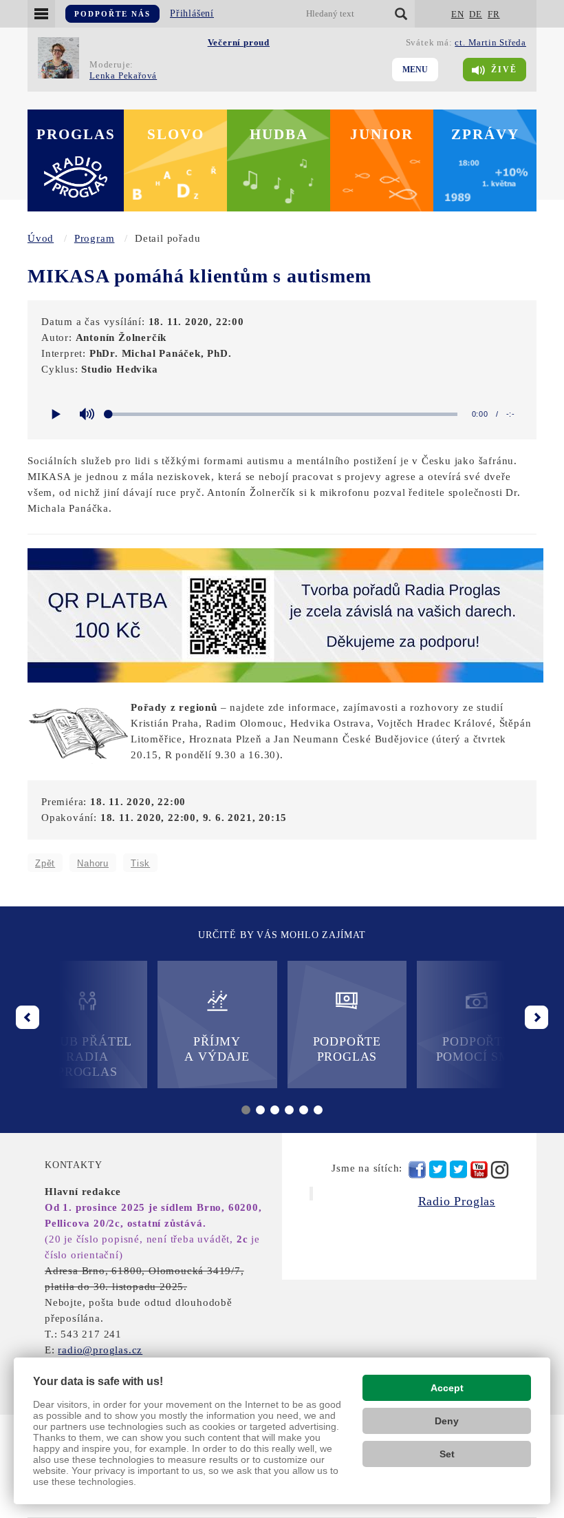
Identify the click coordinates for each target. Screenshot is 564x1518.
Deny (447, 1420)
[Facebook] (417, 1169)
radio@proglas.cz (100, 1349)
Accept (447, 1387)
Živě (504, 69)
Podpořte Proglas (347, 1048)
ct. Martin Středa (490, 42)
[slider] (283, 414)
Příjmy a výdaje (216, 1048)
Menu (415, 69)
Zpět (45, 863)
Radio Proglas (456, 1201)
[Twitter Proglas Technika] (458, 1170)
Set (447, 1453)
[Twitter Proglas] (438, 1170)
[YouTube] (479, 1170)
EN (457, 14)
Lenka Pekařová (123, 75)
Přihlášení (192, 13)
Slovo (175, 134)
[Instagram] (499, 1170)
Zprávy (485, 134)
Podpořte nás (112, 14)
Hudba (279, 134)
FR (494, 14)
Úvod (41, 238)
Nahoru (93, 863)
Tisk (140, 863)
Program (94, 238)
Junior (381, 134)
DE (475, 14)
